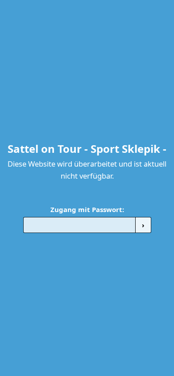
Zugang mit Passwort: (87, 209)
